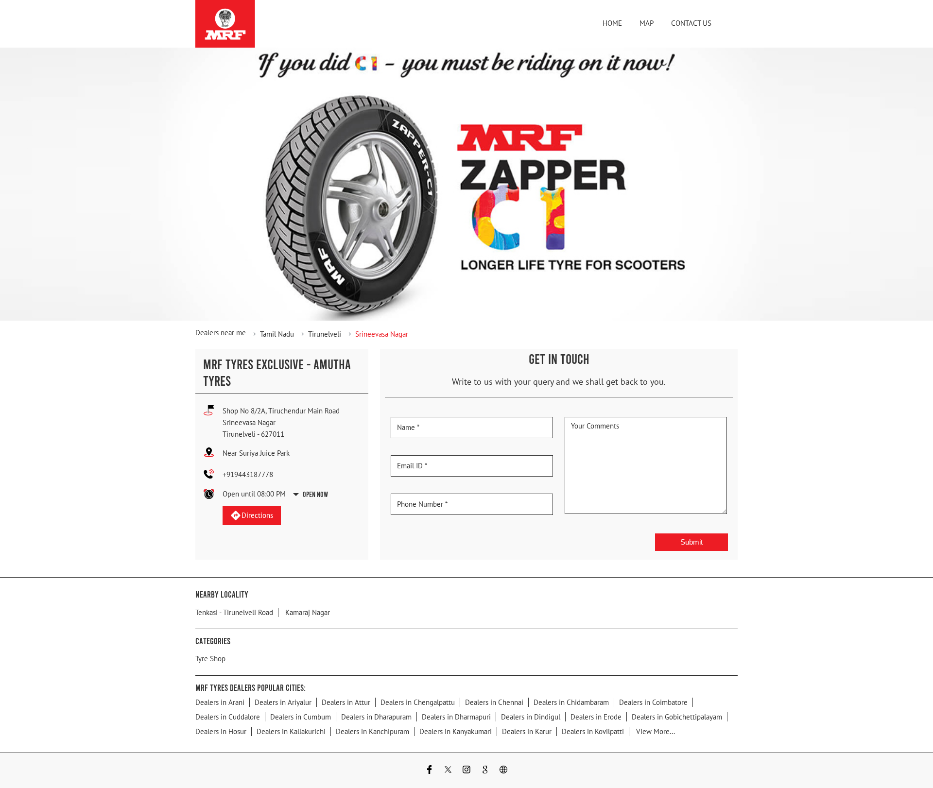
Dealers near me (220, 332)
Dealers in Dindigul (530, 716)
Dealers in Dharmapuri (456, 716)
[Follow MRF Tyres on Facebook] (429, 770)
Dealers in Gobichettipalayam (677, 716)
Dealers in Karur (527, 731)
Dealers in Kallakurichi (291, 731)
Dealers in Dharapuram (376, 716)
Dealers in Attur (346, 701)
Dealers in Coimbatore (653, 701)
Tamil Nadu (277, 334)
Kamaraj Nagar (307, 612)
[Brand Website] (503, 770)
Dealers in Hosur (220, 731)
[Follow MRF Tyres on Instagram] (466, 770)
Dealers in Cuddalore (227, 716)
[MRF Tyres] (225, 24)
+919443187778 (248, 474)
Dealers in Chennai (494, 701)
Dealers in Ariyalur (283, 701)
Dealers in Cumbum (300, 716)
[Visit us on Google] (485, 770)
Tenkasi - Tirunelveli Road (234, 612)
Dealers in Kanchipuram (372, 731)
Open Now (315, 494)
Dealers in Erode (596, 716)
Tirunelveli (324, 334)
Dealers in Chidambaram (571, 701)
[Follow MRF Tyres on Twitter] (448, 770)
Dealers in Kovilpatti (593, 731)
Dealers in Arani (219, 701)
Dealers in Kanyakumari (455, 731)
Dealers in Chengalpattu (417, 701)
